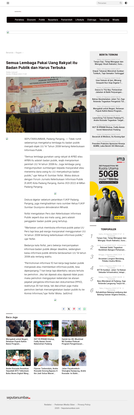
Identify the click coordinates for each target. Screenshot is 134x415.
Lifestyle (80, 19)
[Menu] (8, 3)
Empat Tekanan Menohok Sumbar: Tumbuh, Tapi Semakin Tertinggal (108, 72)
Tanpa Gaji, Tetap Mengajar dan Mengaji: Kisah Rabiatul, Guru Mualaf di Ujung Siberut (108, 63)
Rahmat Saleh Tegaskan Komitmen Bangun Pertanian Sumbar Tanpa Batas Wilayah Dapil (111, 248)
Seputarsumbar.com (68, 25)
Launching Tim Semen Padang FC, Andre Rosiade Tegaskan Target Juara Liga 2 (108, 119)
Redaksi (52, 25)
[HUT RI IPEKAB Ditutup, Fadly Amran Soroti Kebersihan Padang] (46, 328)
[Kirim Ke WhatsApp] (84, 309)
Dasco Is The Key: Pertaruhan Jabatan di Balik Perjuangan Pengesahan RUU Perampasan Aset (108, 91)
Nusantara (53, 19)
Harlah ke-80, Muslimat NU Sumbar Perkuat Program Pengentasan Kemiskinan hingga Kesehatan (72, 341)
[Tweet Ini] (69, 309)
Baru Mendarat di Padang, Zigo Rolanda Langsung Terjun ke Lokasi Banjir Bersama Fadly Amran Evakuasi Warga (111, 282)
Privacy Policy (38, 25)
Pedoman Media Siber (18, 25)
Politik (42, 19)
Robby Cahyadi (11, 72)
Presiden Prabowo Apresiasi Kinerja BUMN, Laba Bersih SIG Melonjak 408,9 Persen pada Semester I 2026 (108, 144)
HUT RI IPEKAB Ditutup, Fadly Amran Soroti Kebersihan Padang (44, 341)
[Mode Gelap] (126, 3)
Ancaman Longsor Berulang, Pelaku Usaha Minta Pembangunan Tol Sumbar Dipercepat (111, 259)
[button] (120, 3)
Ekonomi (31, 19)
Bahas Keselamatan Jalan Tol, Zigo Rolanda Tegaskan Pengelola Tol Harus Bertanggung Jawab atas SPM (108, 100)
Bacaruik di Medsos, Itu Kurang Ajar (108, 136)
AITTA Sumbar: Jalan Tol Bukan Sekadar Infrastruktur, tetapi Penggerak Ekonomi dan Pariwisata (111, 271)
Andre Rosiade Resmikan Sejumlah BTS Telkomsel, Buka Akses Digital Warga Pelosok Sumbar (17, 371)
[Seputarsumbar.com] (18, 11)
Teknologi (104, 19)
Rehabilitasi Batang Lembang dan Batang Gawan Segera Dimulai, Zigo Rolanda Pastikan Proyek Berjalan (111, 293)
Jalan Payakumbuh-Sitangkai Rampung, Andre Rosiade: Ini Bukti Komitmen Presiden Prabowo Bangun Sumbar (74, 371)
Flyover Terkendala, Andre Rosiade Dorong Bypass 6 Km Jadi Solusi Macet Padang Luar (46, 371)
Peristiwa (19, 19)
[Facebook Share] (64, 309)
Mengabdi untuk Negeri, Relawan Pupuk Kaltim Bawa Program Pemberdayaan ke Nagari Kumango (17, 341)
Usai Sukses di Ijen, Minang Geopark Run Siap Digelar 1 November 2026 (108, 81)
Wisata (115, 19)
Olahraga (91, 19)
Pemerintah (66, 19)
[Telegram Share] (79, 309)
